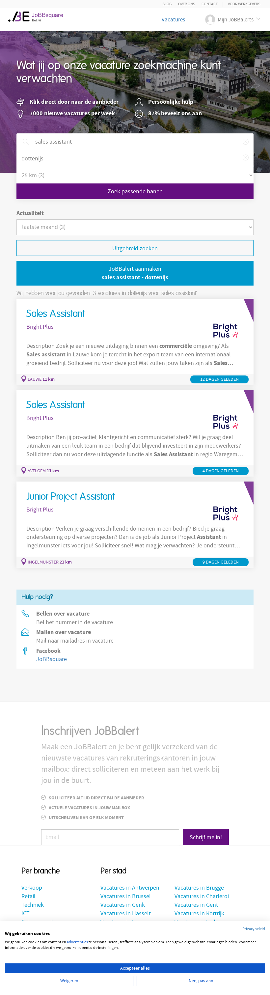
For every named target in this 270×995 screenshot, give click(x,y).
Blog (167, 4)
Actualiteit (30, 213)
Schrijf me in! (206, 837)
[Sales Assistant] (135, 342)
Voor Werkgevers (244, 4)
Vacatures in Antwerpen (129, 888)
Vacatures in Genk (122, 905)
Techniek (32, 905)
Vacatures (173, 19)
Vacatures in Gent (196, 905)
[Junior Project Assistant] (135, 525)
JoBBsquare (51, 659)
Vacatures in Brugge (199, 888)
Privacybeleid (253, 928)
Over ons (186, 4)
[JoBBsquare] (38, 16)
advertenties (77, 942)
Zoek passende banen (135, 191)
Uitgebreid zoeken (135, 248)
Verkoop (31, 888)
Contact (210, 4)
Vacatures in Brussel (125, 896)
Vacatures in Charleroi (202, 896)
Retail (28, 896)
